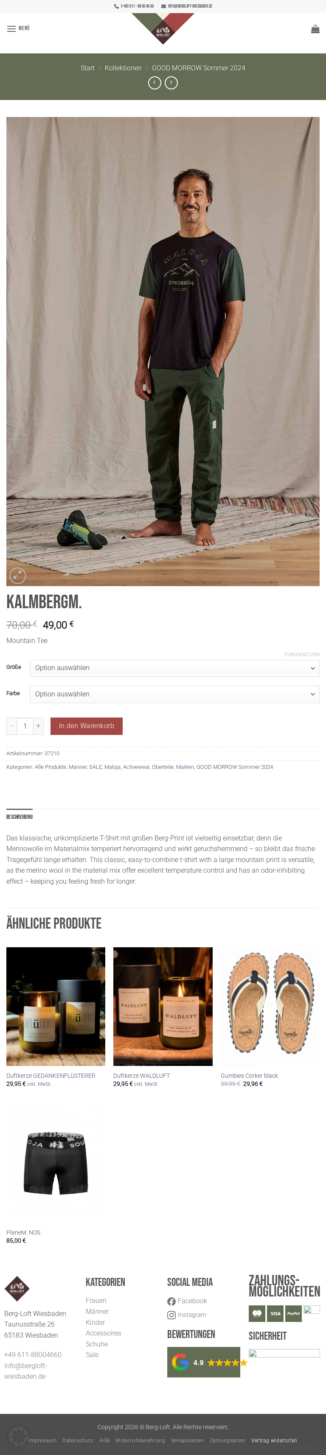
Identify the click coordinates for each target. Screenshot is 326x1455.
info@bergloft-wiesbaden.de (190, 6)
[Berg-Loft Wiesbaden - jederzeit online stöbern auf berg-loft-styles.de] (163, 29)
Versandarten (187, 1441)
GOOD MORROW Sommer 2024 (198, 68)
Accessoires (103, 1333)
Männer (78, 767)
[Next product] (154, 82)
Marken (185, 767)
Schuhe (97, 1344)
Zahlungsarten (228, 1441)
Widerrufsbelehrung (140, 1441)
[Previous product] (171, 82)
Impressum (42, 1441)
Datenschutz (78, 1441)
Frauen (96, 1300)
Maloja (112, 767)
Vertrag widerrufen (274, 1441)
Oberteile (163, 767)
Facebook (192, 1301)
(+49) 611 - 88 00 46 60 (137, 6)
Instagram (192, 1315)
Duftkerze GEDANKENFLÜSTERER (51, 1075)
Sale (92, 1355)
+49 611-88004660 (33, 1355)
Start (88, 68)
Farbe (13, 693)
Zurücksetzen (302, 654)
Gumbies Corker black (249, 1075)
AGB (104, 1441)
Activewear (136, 767)
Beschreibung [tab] (19, 817)
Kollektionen (123, 68)
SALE (95, 767)
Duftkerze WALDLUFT (141, 1075)
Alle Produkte (50, 767)
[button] (18, 28)
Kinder (95, 1323)
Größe (13, 667)
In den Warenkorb (86, 726)
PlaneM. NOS (23, 1232)
